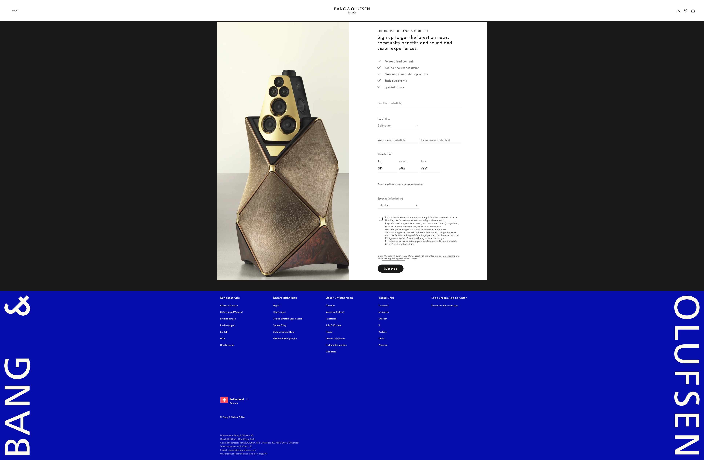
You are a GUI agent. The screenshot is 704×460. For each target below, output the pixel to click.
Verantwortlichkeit (335, 312)
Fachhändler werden (336, 345)
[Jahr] (430, 167)
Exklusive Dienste (229, 305)
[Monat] (409, 167)
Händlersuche (227, 345)
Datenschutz (449, 256)
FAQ (222, 338)
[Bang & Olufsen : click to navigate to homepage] (352, 10)
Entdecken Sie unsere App (444, 305)
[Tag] (387, 167)
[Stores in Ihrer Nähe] (686, 11)
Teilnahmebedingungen (285, 338)
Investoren (331, 318)
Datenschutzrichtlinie (283, 331)
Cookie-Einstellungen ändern (287, 318)
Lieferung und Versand (231, 312)
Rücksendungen (228, 318)
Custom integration (335, 338)
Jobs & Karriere (334, 325)
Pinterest (383, 345)
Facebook (383, 305)
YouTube (383, 331)
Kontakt (224, 331)
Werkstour (331, 351)
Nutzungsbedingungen (393, 258)
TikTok (382, 338)
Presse (329, 331)
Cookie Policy (280, 325)
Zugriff (276, 305)
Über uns (330, 305)
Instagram (384, 312)
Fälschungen (279, 312)
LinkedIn (383, 318)
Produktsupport (227, 325)
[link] (678, 11)
